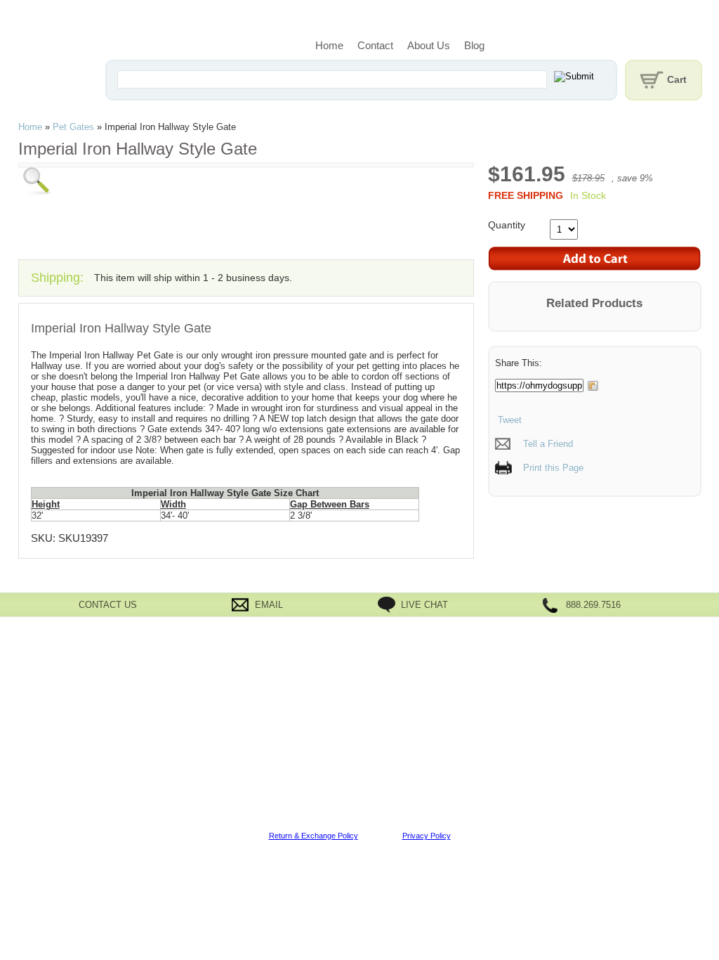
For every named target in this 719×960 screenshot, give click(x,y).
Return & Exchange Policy (313, 835)
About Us (428, 45)
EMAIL (269, 604)
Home (329, 45)
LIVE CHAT (424, 604)
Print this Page (553, 467)
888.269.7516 (593, 604)
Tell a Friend (548, 444)
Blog (474, 45)
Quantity (506, 225)
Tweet (508, 420)
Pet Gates (73, 127)
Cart (677, 79)
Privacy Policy (426, 835)
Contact (375, 45)
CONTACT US (108, 604)
